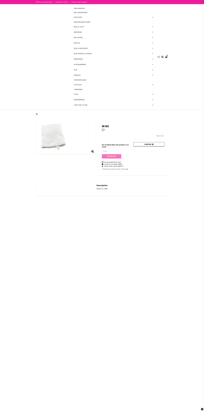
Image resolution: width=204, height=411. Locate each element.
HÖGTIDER (78, 17)
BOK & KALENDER (81, 48)
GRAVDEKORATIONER (82, 22)
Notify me (112, 156)
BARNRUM (78, 32)
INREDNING (78, 59)
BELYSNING (78, 37)
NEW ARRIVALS (79, 8)
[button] (159, 57)
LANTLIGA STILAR (80, 105)
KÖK (75, 70)
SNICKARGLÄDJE (80, 80)
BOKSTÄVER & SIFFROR (83, 54)
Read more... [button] (160, 136)
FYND (76, 94)
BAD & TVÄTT (79, 27)
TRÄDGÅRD (78, 89)
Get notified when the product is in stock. (115, 146)
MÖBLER (77, 75)
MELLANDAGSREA (80, 12)
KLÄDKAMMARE (80, 64)
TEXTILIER (77, 85)
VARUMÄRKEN (79, 100)
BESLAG (77, 43)
